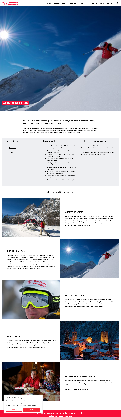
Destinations (59, 3)
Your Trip (84, 3)
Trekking (12, 150)
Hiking (11, 152)
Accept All (32, 409)
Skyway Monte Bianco (30, 266)
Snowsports (13, 145)
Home (48, 3)
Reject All (14, 409)
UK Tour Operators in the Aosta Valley (77, 389)
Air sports (12, 148)
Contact (111, 3)
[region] (23, 404)
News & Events (97, 3)
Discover (72, 3)
